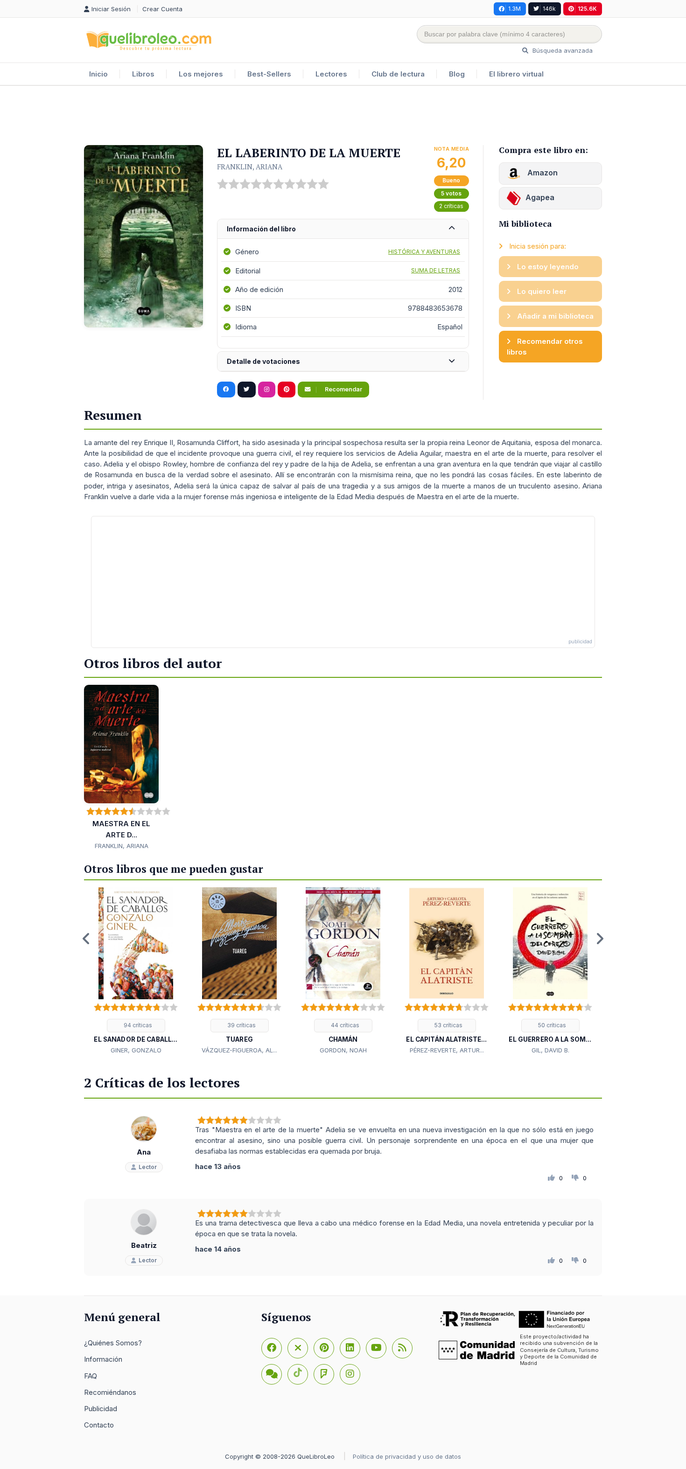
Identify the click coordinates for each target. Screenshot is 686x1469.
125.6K (587, 8)
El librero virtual (516, 74)
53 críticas (447, 1025)
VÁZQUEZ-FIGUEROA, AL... (239, 1050)
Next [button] (599, 939)
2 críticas (451, 205)
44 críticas (344, 1025)
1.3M (514, 8)
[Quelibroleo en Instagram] (266, 389)
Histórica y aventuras (424, 251)
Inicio (98, 74)
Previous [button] (86, 939)
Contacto (99, 1424)
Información (103, 1359)
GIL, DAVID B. (550, 1050)
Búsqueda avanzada (562, 50)
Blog (457, 74)
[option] (136, 971)
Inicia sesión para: (536, 246)
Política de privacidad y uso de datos (407, 1456)
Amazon (541, 172)
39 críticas (241, 1025)
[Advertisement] (343, 116)
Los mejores (201, 74)
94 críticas (137, 1025)
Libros (143, 74)
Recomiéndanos (110, 1392)
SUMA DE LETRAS (435, 270)
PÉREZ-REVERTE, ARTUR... (447, 1050)
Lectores (331, 74)
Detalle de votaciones (263, 361)
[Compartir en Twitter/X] (247, 389)
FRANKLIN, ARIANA (249, 166)
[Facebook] (271, 1348)
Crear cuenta (162, 9)
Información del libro (261, 229)
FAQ (90, 1376)
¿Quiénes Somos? (113, 1342)
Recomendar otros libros (545, 346)
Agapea (539, 197)
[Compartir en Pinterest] (286, 389)
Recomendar (342, 389)
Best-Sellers (269, 74)
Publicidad (100, 1408)
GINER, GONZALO (136, 1050)
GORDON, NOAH (343, 1050)
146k (549, 8)
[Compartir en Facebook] (226, 389)
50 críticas (551, 1025)
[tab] (343, 229)
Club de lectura (398, 74)
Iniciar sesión (112, 9)
